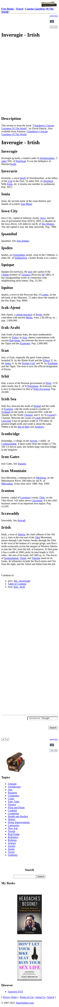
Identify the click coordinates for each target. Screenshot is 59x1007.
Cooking (12, 810)
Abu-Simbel (22, 240)
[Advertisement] (29, 65)
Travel (11, 852)
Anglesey (39, 426)
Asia (24, 337)
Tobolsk (36, 558)
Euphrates (25, 343)
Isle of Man (24, 426)
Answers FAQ (15, 991)
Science (12, 843)
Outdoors (13, 855)
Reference (13, 837)
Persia (39, 314)
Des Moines (48, 223)
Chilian (5, 274)
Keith (13, 164)
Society (12, 846)
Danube (22, 463)
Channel (28, 415)
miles (4, 161)
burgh (23, 178)
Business (12, 792)
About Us (40, 997)
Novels (11, 831)
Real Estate (14, 834)
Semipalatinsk (11, 558)
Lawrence (25, 497)
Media (29, 317)
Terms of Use (27, 997)
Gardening (13, 813)
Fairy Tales (13, 801)
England (8, 409)
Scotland (5, 412)
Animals (12, 783)
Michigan (41, 477)
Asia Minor (26, 204)
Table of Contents (17, 583)
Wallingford (21, 257)
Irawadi (21, 520)
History (12, 819)
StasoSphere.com (25, 1002)
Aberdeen (48, 181)
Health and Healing (18, 816)
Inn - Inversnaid (22, 580)
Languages (13, 825)
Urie (10, 181)
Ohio (42, 497)
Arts (10, 789)
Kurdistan (53, 363)
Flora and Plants (16, 807)
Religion (12, 840)
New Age (13, 828)
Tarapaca (25, 274)
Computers (13, 795)
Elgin (9, 184)
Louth (38, 417)
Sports (11, 849)
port (30, 271)
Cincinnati (37, 500)
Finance (12, 804)
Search (50, 997)
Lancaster (6, 420)
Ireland (37, 406)
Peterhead (21, 161)
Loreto (44, 294)
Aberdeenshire (46, 158)
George (51, 415)
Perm (48, 383)
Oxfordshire (19, 254)
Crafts (11, 798)
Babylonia (14, 340)
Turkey (15, 337)
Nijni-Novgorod (41, 389)
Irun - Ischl (19, 586)
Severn (33, 440)
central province (24, 314)
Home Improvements (19, 822)
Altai (37, 537)
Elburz (46, 360)
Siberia (21, 534)
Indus (8, 363)
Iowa (43, 218)
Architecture (14, 786)
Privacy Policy (10, 997)
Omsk (23, 558)
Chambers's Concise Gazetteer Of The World (24, 133)
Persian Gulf (28, 363)
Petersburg (32, 386)
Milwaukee (7, 483)
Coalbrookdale (9, 443)
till (43, 274)
